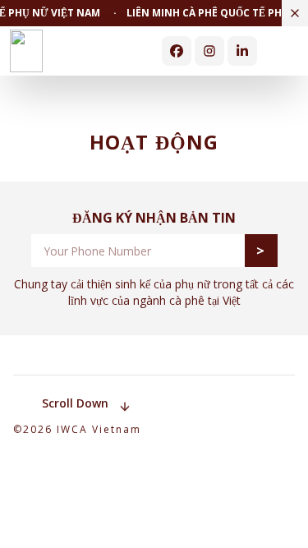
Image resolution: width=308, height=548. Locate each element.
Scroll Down (75, 403)
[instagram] (209, 51)
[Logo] (26, 51)
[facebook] (176, 51)
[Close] (295, 13)
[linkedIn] (242, 51)
